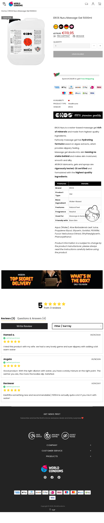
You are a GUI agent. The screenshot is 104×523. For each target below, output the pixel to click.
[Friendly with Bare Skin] (61, 26)
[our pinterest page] (59, 477)
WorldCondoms (16, 3)
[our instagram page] (45, 477)
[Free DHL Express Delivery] (56, 26)
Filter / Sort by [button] (62, 326)
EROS (70, 107)
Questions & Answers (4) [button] (31, 318)
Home (4, 11)
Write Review (24, 326)
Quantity (57, 42)
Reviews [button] (8, 318)
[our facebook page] (52, 477)
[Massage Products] (71, 26)
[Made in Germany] (66, 26)
